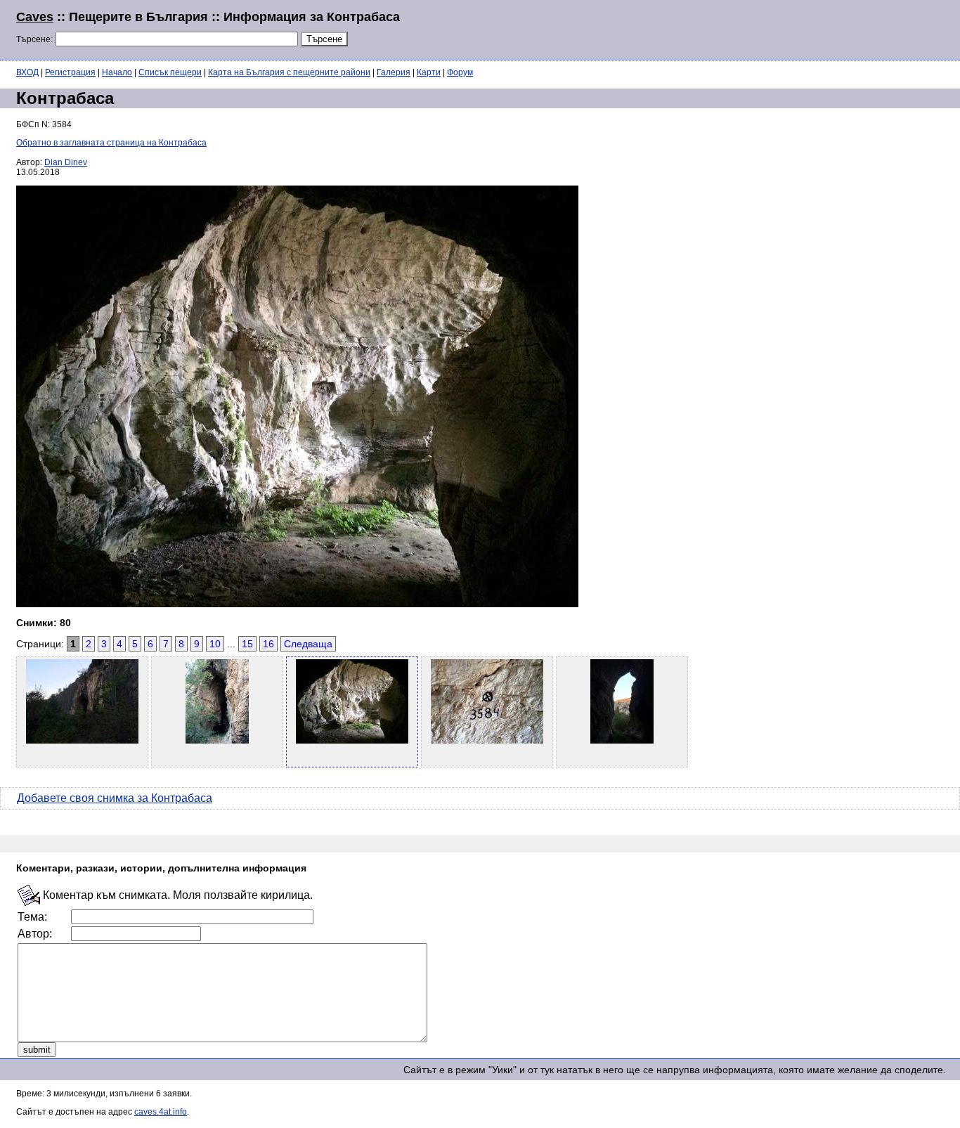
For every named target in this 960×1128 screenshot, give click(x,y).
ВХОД (27, 72)
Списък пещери (170, 72)
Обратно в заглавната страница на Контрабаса (111, 143)
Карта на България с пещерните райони (289, 72)
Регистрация (70, 72)
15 (247, 643)
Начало (117, 72)
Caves (34, 17)
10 (215, 643)
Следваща (308, 643)
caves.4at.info (160, 1112)
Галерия (393, 72)
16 (268, 643)
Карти (429, 72)
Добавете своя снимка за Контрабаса (114, 798)
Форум (460, 72)
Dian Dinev (65, 162)
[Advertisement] (773, 28)
